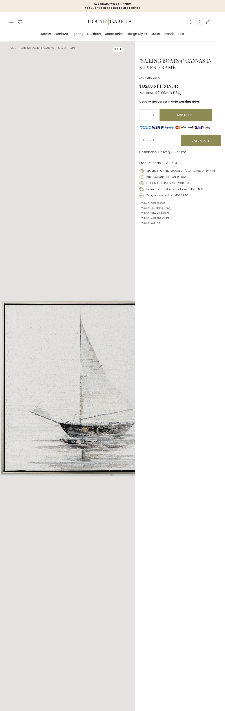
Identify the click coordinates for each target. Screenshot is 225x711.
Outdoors (94, 34)
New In (46, 34)
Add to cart (186, 115)
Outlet (155, 34)
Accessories (114, 34)
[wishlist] (20, 22)
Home (12, 48)
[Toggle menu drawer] (11, 22)
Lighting (77, 34)
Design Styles (137, 34)
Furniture (61, 34)
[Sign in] (199, 22)
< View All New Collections (154, 213)
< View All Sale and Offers (154, 218)
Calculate (201, 141)
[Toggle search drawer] (190, 22)
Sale (181, 34)
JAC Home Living (149, 77)
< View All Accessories (152, 203)
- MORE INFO (183, 183)
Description (148, 152)
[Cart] (208, 22)
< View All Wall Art (149, 223)
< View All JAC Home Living (154, 208)
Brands (169, 34)
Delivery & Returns (172, 152)
